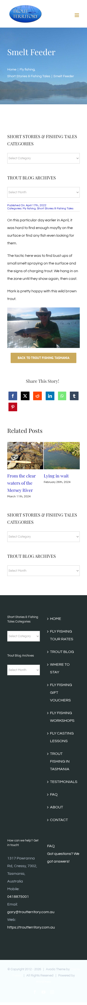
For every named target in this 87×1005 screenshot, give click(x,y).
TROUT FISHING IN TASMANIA (60, 761)
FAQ (54, 794)
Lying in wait (56, 476)
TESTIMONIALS (63, 782)
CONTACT (59, 820)
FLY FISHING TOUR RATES (61, 635)
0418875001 (18, 897)
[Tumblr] (74, 395)
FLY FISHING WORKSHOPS (62, 717)
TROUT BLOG (62, 652)
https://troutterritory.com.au (31, 927)
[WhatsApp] (62, 395)
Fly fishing (29, 208)
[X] (25, 395)
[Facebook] (12, 395)
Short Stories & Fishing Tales (55, 208)
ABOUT (56, 807)
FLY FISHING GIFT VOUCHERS (61, 692)
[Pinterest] (12, 406)
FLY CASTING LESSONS (62, 737)
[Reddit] (37, 395)
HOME (55, 619)
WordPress (43, 981)
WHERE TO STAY (60, 668)
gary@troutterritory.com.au (30, 912)
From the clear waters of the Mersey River (21, 483)
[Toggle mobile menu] (77, 15)
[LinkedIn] (50, 395)
